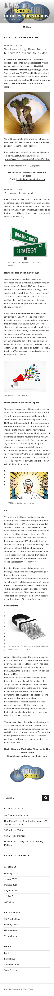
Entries (9, 959)
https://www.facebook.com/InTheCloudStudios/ (27, 159)
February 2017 (11, 873)
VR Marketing (10, 936)
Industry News (11, 924)
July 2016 (8, 896)
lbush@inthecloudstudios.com (30, 179)
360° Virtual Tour (12, 919)
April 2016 (9, 902)
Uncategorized (11, 930)
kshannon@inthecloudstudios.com (30, 756)
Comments (11, 964)
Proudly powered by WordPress (18, 989)
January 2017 (10, 879)
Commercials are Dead (18, 193)
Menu (28, 27)
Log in (7, 953)
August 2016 (10, 890)
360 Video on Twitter (14, 830)
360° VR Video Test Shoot (16, 815)
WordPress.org (11, 970)
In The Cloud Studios (26, 16)
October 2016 (11, 885)
